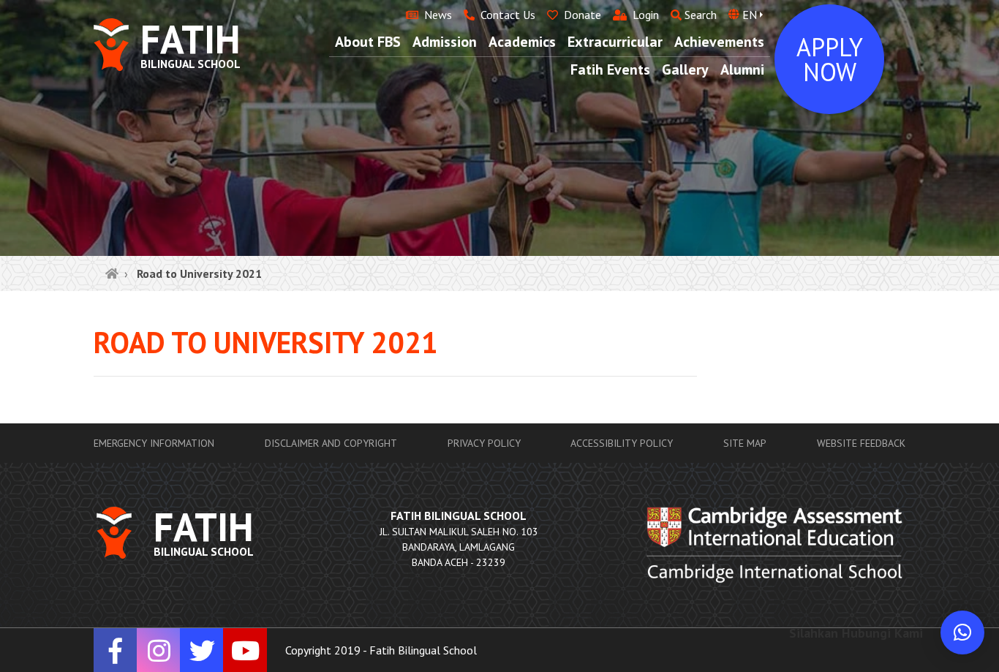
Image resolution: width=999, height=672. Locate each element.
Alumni (742, 69)
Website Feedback (861, 443)
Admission (444, 41)
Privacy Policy (484, 443)
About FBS (368, 41)
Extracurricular (615, 41)
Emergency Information (154, 443)
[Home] (111, 273)
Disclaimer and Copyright (331, 443)
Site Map (744, 443)
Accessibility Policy (621, 443)
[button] (962, 632)
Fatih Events (610, 69)
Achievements (719, 41)
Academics (522, 41)
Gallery (685, 69)
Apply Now (829, 59)
